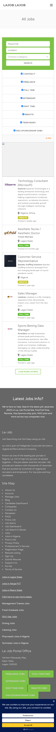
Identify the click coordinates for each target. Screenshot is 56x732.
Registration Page (14, 549)
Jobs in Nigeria (12, 536)
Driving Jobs (8, 623)
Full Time (29, 90)
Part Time (29, 106)
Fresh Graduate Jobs (13, 610)
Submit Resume (13, 559)
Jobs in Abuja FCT (11, 583)
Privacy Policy (12, 543)
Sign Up (9, 556)
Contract (29, 74)
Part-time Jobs (15, 688)
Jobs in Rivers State (12, 590)
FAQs (8, 516)
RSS (49, 138)
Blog (7, 500)
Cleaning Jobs (9, 630)
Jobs (7, 533)
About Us (10, 490)
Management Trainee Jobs (15, 603)
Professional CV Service (17, 546)
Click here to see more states (17, 597)
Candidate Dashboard (16, 503)
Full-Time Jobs (41, 674)
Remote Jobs (39, 688)
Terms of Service (13, 569)
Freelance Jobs (15, 674)
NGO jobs (42, 413)
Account (9, 493)
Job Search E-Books (15, 529)
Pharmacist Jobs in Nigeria (15, 636)
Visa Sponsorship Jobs (29, 130)
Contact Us (11, 510)
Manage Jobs (12, 496)
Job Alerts (10, 523)
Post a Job (10, 539)
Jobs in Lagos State (12, 577)
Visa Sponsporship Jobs (20, 695)
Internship (28, 98)
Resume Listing (12, 553)
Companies (11, 506)
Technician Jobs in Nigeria (15, 643)
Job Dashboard (13, 526)
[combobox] (28, 56)
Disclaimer (10, 513)
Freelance (29, 82)
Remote (29, 114)
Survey (8, 566)
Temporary (29, 122)
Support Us (11, 562)
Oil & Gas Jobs (9, 616)
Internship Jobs (15, 681)
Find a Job (10, 519)
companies (34, 416)
